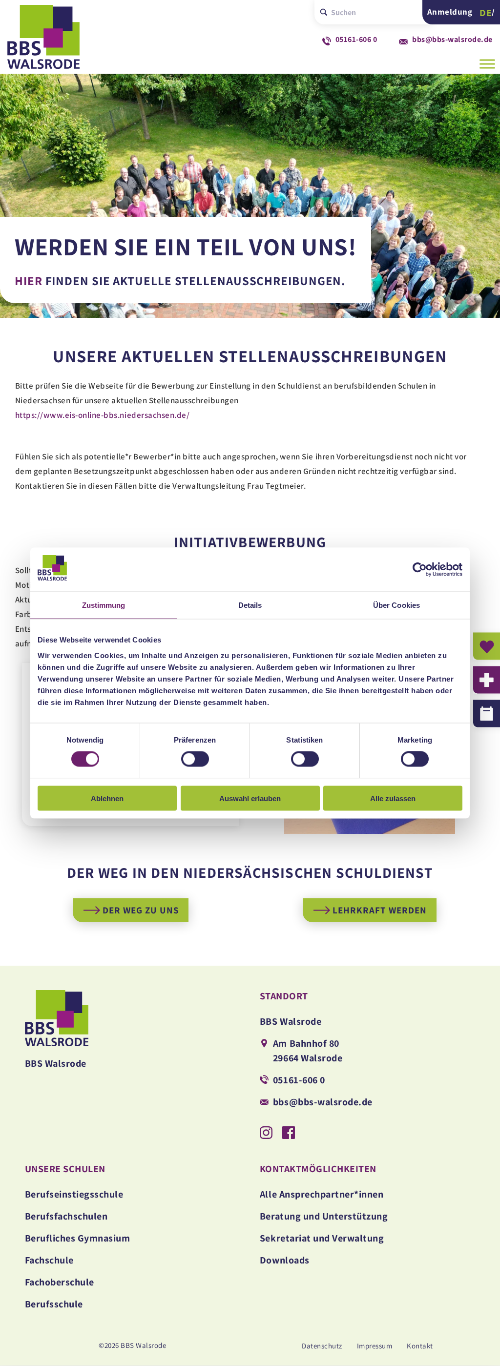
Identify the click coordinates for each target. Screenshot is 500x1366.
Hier (28, 280)
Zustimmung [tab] (103, 605)
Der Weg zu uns (141, 910)
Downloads (285, 1260)
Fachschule (49, 1260)
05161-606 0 (356, 39)
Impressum (375, 1345)
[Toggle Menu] (487, 63)
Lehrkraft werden (380, 910)
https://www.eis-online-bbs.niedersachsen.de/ (102, 415)
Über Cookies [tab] (396, 605)
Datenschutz (322, 1345)
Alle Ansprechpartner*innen (321, 1194)
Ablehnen (107, 798)
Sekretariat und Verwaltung (322, 1238)
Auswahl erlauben (250, 798)
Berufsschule (54, 1304)
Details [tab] (250, 605)
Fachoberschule (59, 1282)
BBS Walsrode (53, 40)
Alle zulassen (393, 798)
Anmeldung (450, 12)
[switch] (195, 759)
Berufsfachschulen (66, 1216)
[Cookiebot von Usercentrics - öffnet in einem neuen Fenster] (419, 569)
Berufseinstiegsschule (74, 1194)
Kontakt (420, 1345)
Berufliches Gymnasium (77, 1238)
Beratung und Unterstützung (324, 1216)
